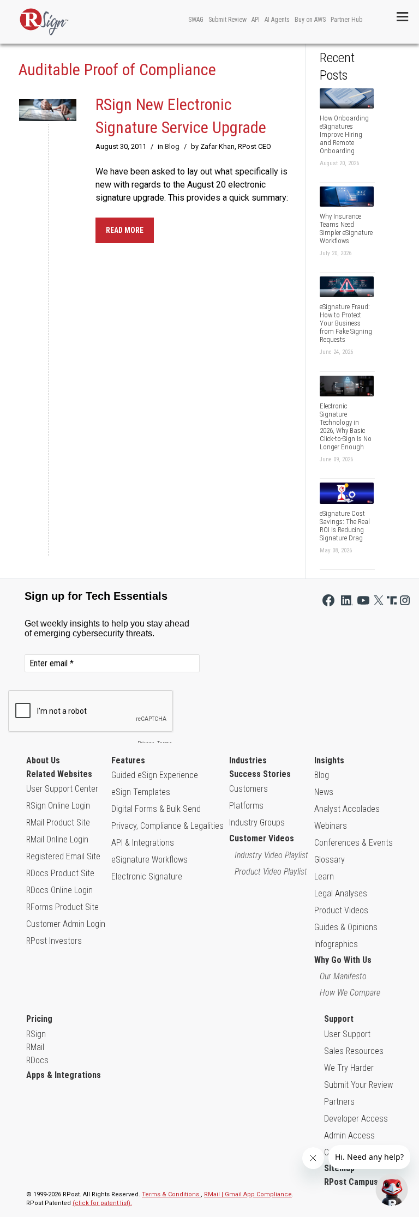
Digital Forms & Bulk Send (156, 809)
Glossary (329, 859)
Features (128, 760)
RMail (35, 1047)
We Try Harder (349, 1068)
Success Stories (260, 774)
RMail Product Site (58, 822)
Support (339, 1019)
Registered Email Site (63, 856)
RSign (36, 1034)
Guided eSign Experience (154, 775)
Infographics (336, 944)
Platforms (246, 805)
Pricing (39, 1019)
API (256, 19)
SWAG (195, 19)
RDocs (37, 1060)
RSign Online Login (58, 805)
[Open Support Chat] (391, 1189)
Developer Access (356, 1118)
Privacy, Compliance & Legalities (167, 826)
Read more (124, 230)
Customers (248, 789)
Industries (248, 760)
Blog (172, 146)
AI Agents (277, 19)
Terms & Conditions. (171, 1194)
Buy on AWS (310, 19)
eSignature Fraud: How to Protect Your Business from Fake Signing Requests (346, 323)
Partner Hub (346, 19)
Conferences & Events (353, 843)
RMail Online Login (57, 839)
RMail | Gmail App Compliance (248, 1194)
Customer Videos (261, 838)
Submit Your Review (358, 1085)
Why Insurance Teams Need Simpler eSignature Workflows (346, 228)
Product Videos (341, 910)
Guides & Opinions (346, 927)
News (323, 792)
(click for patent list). (102, 1203)
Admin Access (349, 1135)
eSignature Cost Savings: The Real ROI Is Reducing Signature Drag (345, 525)
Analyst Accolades (347, 809)
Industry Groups (257, 822)
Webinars (330, 826)
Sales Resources (354, 1051)
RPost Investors (54, 941)
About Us (43, 760)
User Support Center (62, 789)
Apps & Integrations (63, 1075)
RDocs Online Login (59, 890)
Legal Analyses (340, 893)
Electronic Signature (146, 876)
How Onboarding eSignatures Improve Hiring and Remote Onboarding (344, 134)
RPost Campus (351, 1182)
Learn (324, 876)
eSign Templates (140, 792)
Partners (339, 1101)
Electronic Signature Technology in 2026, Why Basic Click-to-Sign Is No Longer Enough (346, 426)
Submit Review (227, 19)
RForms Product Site (62, 907)
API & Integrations (142, 843)
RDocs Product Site (60, 873)
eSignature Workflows (149, 859)
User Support (347, 1034)
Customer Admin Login (65, 924)
